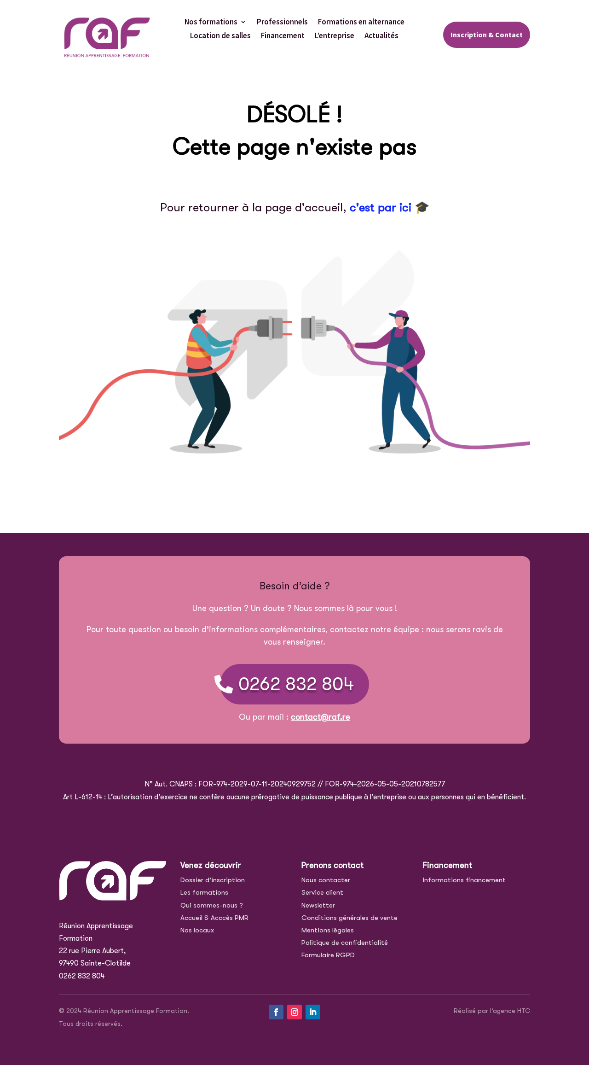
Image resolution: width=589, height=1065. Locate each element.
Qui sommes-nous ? (211, 905)
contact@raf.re (320, 717)
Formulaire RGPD (328, 955)
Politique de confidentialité (344, 942)
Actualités (381, 36)
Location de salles (220, 36)
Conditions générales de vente (349, 918)
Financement (283, 36)
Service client (322, 892)
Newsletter (318, 905)
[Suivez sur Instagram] (294, 1012)
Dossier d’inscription (212, 880)
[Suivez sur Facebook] (276, 1012)
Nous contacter (325, 880)
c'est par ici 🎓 (389, 207)
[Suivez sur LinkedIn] (313, 1012)
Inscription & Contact (486, 34)
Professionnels (282, 22)
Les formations (204, 892)
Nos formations (211, 22)
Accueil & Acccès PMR (214, 918)
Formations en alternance (361, 22)
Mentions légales (327, 930)
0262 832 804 (296, 684)
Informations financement (464, 880)
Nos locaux (197, 930)
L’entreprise (334, 36)
